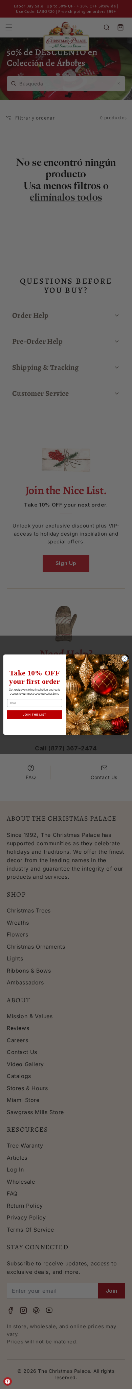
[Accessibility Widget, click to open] (7, 1381)
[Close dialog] (125, 658)
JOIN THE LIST (34, 714)
